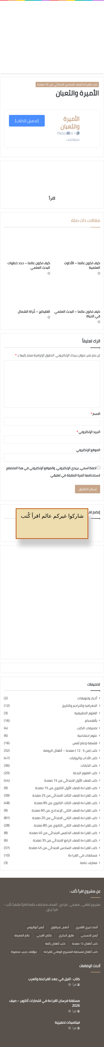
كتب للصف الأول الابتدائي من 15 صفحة (70, 780)
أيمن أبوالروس (35, 927)
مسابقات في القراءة (82, 855)
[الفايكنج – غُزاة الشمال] (27, 294)
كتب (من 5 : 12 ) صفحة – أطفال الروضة (70, 750)
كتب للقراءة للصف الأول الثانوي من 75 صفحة (66, 788)
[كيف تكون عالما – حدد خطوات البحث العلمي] (27, 245)
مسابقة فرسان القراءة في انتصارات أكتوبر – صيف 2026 (44, 1003)
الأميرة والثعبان (70, 122)
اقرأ (52, 198)
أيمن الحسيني (89, 935)
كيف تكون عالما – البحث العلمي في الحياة (77, 313)
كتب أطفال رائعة (55, 943)
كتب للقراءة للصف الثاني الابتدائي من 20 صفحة (64, 818)
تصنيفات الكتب (87, 728)
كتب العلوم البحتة (85, 773)
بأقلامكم (91, 720)
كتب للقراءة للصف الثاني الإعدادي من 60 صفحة (64, 810)
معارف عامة (88, 862)
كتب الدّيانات (89, 765)
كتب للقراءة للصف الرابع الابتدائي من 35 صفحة (65, 840)
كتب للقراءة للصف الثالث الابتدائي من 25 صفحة (64, 795)
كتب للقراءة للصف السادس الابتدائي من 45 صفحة (67, 84)
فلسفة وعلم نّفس (85, 743)
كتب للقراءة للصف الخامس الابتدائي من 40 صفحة (63, 832)
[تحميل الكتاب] (27, 120)
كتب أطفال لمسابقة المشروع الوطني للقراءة (71, 952)
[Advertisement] (68, 33)
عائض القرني (44, 935)
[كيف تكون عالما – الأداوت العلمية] (77, 245)
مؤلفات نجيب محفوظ (24, 952)
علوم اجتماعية (87, 735)
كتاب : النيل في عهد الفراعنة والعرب (54, 979)
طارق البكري (66, 935)
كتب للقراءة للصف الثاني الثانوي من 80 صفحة (65, 825)
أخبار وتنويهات (87, 698)
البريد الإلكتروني (88, 432)
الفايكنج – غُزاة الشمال (34, 311)
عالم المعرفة (22, 935)
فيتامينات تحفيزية (67, 1022)
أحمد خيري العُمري (87, 927)
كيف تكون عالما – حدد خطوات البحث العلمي (28, 265)
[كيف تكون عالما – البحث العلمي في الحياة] (77, 294)
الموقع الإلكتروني (88, 450)
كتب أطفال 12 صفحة (85, 943)
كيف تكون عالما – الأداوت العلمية (82, 265)
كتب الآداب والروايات (83, 758)
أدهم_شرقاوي (60, 927)
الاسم (95, 414)
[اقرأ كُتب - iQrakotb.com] (20, 37)
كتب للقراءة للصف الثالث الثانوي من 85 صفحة (65, 803)
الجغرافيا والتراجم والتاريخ (79, 705)
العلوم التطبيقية (85, 713)
